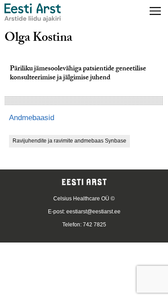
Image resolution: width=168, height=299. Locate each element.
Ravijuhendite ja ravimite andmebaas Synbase (69, 141)
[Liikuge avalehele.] (32, 12)
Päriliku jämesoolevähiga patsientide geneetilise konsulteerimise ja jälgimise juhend (78, 74)
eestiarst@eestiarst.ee (93, 211)
